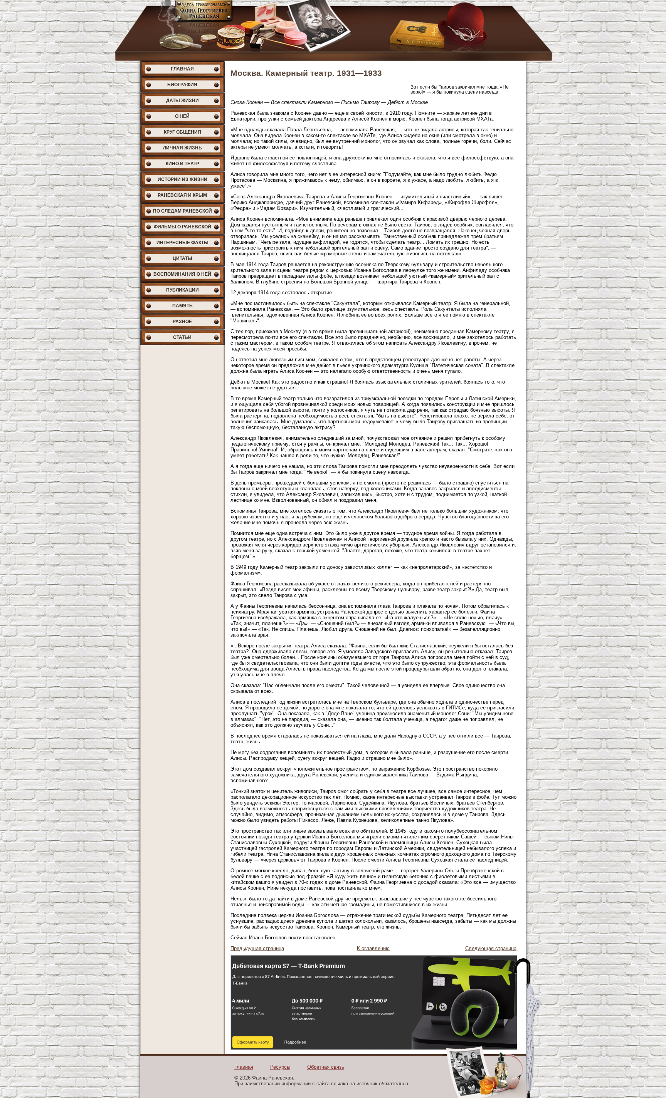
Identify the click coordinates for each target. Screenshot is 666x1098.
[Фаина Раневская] (333, 30)
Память (182, 305)
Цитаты (182, 258)
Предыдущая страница (257, 948)
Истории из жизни (182, 179)
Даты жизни (182, 100)
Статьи (182, 337)
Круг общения (182, 132)
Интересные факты (182, 242)
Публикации (182, 290)
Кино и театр (182, 163)
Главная (182, 69)
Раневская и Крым (182, 195)
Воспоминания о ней (182, 274)
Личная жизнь (182, 148)
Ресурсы (280, 1067)
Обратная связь (325, 1067)
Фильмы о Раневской (182, 227)
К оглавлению (373, 948)
